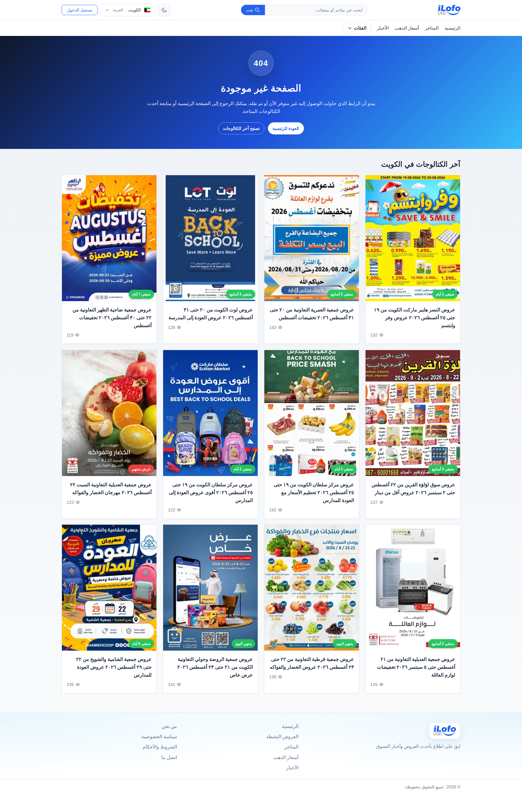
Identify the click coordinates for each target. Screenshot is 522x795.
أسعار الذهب (407, 28)
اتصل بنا (169, 757)
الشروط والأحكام (160, 746)
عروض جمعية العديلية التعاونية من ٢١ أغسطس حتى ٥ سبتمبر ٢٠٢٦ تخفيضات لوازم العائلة (416, 667)
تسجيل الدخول (79, 10)
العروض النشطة (282, 736)
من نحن (169, 726)
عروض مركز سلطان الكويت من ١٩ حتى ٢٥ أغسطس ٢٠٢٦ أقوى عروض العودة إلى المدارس (211, 492)
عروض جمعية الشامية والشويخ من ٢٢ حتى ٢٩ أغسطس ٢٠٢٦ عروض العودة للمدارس (114, 667)
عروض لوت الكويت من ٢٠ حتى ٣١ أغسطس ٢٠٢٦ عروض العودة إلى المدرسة (211, 313)
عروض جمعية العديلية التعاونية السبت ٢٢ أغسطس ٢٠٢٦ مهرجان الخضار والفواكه (111, 488)
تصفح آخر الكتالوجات (241, 128)
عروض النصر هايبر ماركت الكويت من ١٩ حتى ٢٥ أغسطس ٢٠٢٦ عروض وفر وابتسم (414, 317)
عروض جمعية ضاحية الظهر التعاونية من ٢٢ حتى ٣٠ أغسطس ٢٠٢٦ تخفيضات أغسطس (112, 317)
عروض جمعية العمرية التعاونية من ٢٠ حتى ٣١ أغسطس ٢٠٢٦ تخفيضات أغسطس (312, 313)
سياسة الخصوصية (159, 736)
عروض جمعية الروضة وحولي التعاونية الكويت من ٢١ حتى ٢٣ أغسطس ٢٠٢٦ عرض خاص (215, 667)
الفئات (360, 28)
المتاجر (432, 28)
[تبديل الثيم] (164, 10)
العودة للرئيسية (285, 128)
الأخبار (383, 28)
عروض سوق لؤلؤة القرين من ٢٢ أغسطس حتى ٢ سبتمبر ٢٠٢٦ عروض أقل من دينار (413, 488)
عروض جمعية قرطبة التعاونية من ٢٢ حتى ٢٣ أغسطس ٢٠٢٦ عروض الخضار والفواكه (312, 663)
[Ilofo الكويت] (444, 731)
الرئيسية (452, 28)
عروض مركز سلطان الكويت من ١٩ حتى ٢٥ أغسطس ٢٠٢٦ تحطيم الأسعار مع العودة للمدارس (314, 492)
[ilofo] (449, 10)
